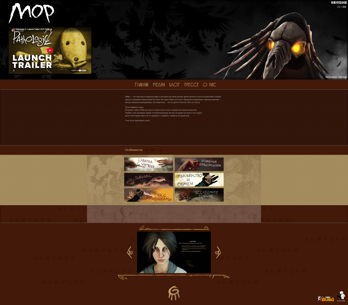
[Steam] (332, 2)
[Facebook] (335, 2)
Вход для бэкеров (331, 77)
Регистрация (342, 77)
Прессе (191, 84)
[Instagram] (343, 2)
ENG (339, 7)
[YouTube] (337, 2)
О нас (209, 84)
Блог (174, 84)
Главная (141, 84)
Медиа (159, 84)
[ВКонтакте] (345, 2)
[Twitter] (340, 2)
